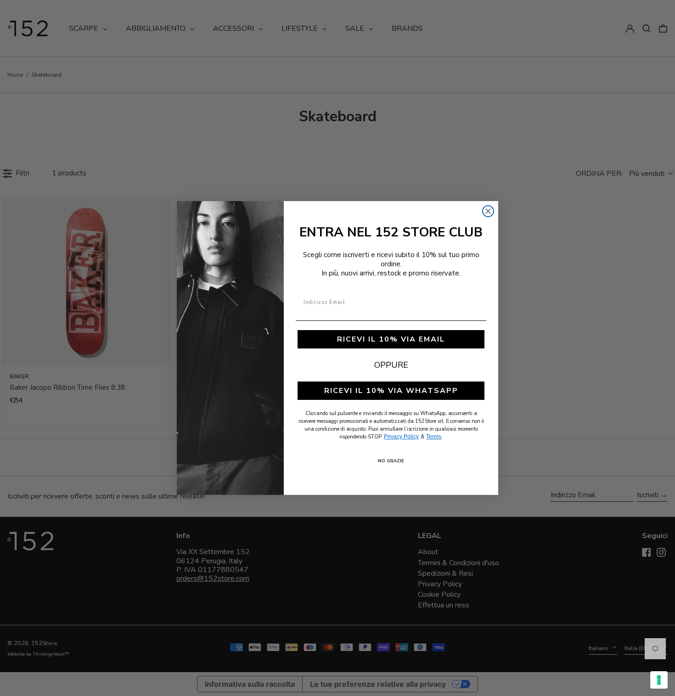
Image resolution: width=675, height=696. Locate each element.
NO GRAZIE (391, 461)
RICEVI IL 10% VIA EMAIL (391, 339)
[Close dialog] (488, 211)
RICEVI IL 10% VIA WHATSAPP (391, 391)
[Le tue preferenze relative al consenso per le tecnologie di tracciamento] (659, 680)
